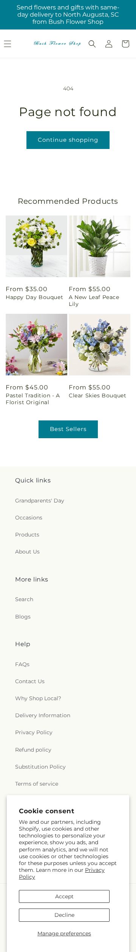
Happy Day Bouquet (34, 297)
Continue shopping (68, 139)
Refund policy (33, 749)
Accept (64, 896)
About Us (27, 551)
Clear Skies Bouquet (97, 395)
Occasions (28, 517)
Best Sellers (68, 429)
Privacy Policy (34, 732)
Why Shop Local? (38, 698)
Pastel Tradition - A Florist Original (33, 399)
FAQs (22, 664)
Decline (64, 915)
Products (27, 534)
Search (24, 599)
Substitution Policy (40, 766)
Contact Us (30, 681)
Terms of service (36, 783)
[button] (92, 44)
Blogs (23, 616)
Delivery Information (42, 715)
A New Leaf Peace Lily (94, 300)
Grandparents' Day (39, 500)
